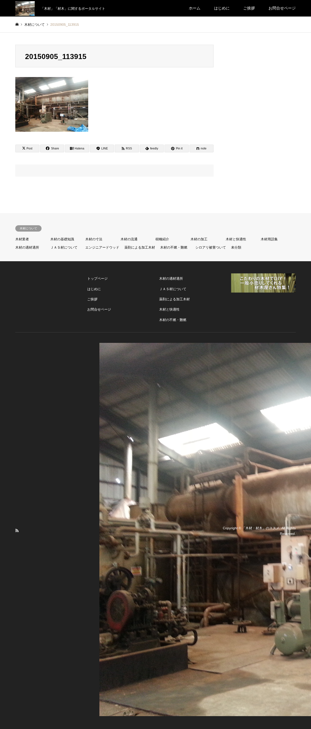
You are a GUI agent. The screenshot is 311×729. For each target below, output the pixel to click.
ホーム (194, 8)
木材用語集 (269, 239)
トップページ (97, 278)
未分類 (236, 247)
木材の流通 (129, 239)
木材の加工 (198, 239)
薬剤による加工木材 (139, 247)
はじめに (222, 8)
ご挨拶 (249, 8)
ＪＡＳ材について (64, 247)
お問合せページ (282, 8)
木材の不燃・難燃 (173, 247)
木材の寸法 (93, 239)
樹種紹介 (162, 239)
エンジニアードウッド (102, 247)
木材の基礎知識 (62, 239)
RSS (17, 530)
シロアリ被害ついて (210, 247)
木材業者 (22, 239)
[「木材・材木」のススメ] (25, 8)
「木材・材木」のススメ (260, 528)
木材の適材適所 (27, 247)
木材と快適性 (236, 239)
